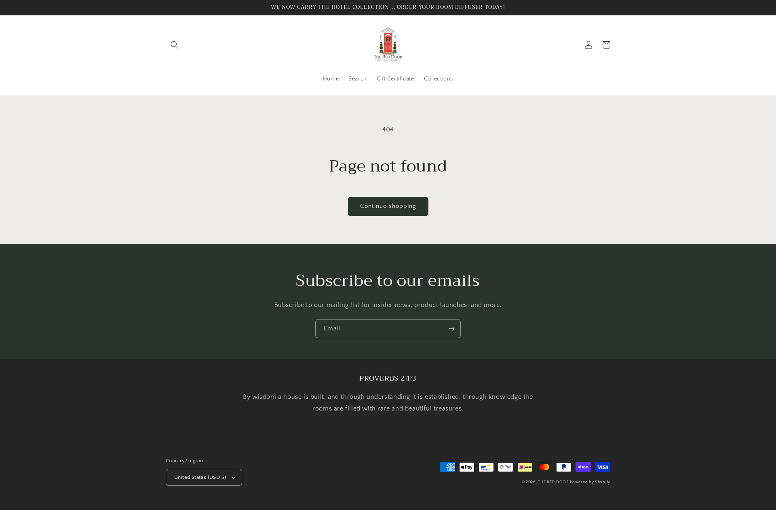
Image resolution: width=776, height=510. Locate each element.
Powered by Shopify (590, 482)
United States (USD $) (200, 477)
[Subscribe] (451, 328)
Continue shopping (388, 206)
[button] (174, 45)
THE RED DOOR (554, 482)
